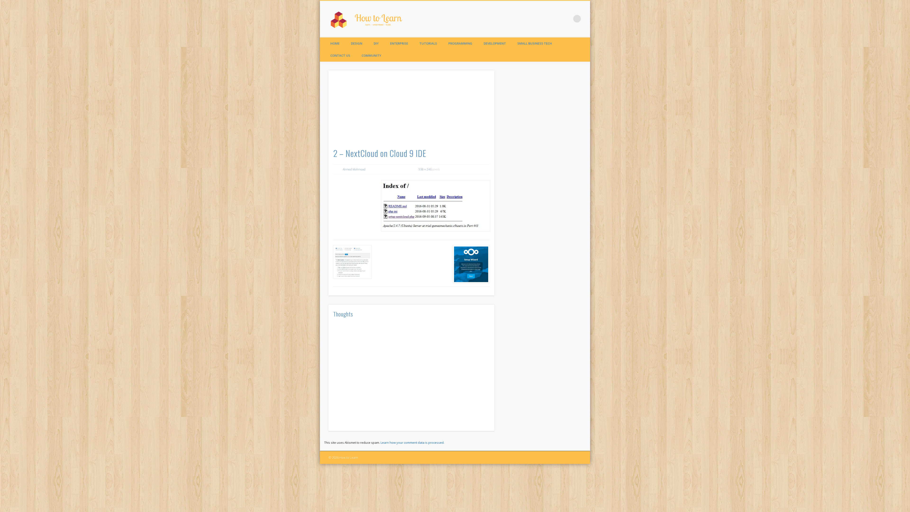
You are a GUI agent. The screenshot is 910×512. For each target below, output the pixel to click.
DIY (376, 43)
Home (335, 43)
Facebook (567, 19)
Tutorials (428, 43)
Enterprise (399, 43)
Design (356, 43)
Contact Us (340, 55)
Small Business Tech (534, 43)
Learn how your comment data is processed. (412, 442)
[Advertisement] (411, 111)
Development (495, 43)
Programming (460, 43)
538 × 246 (425, 169)
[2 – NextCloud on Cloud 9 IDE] (435, 205)
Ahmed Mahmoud (354, 169)
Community (371, 55)
